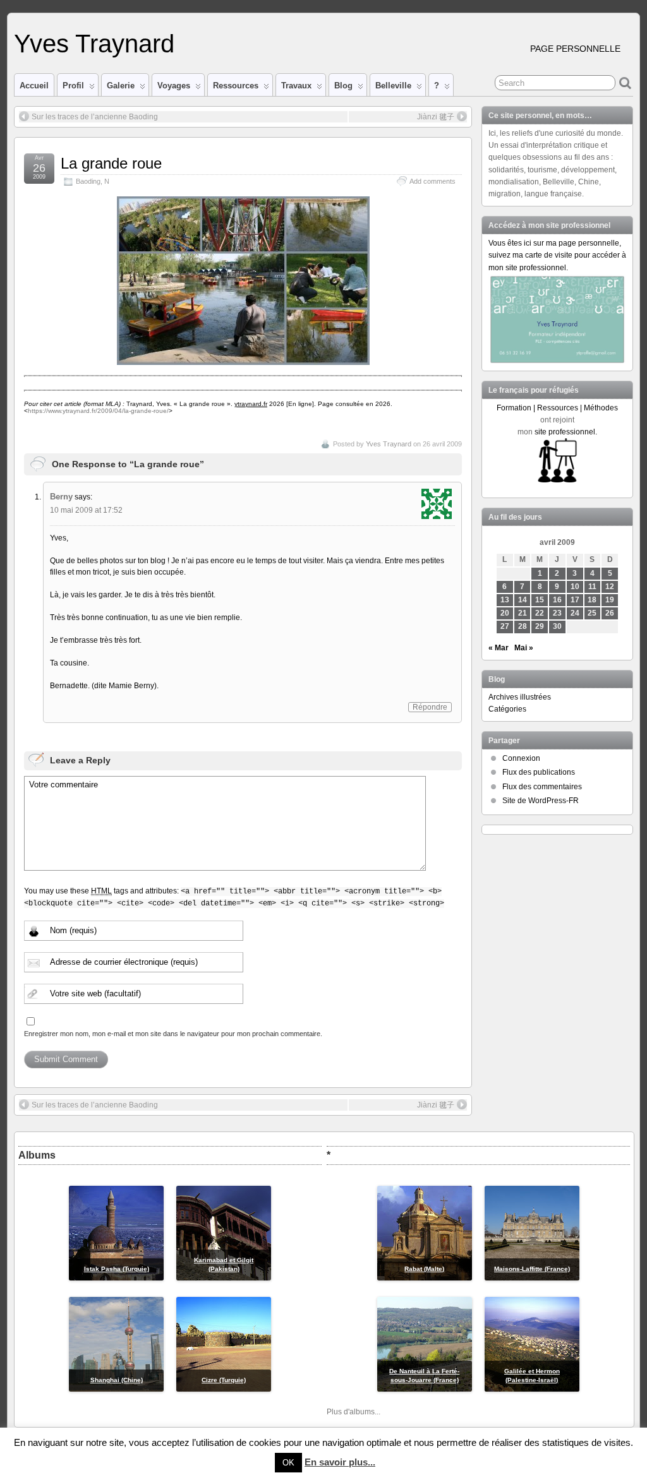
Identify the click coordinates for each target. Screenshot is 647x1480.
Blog (343, 85)
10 (575, 586)
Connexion (521, 758)
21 (522, 613)
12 (609, 586)
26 (609, 613)
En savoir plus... (340, 1462)
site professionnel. (566, 431)
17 (575, 599)
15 (539, 599)
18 (592, 599)
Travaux (296, 85)
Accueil (34, 85)
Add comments (432, 181)
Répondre (430, 707)
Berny (61, 496)
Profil (73, 85)
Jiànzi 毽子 (435, 116)
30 (557, 626)
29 (539, 626)
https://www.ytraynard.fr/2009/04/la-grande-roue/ (98, 410)
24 (575, 613)
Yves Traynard (94, 43)
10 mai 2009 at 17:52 (86, 510)
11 (592, 586)
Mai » (523, 647)
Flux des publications (538, 772)
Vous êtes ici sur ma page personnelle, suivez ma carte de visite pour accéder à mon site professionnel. (557, 255)
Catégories (507, 709)
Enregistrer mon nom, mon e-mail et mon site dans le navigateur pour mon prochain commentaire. (173, 1033)
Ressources (235, 85)
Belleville (393, 85)
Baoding (88, 181)
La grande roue (111, 163)
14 (522, 599)
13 (504, 599)
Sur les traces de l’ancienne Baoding (95, 116)
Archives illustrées (519, 697)
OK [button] (288, 1462)
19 (609, 599)
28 (522, 626)
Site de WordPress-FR (540, 800)
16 (557, 599)
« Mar (498, 647)
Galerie (121, 85)
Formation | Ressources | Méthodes (557, 407)
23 (557, 613)
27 (504, 626)
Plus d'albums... (353, 1411)
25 (592, 613)
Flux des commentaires (542, 786)
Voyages (173, 85)
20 (504, 613)
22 (539, 613)
